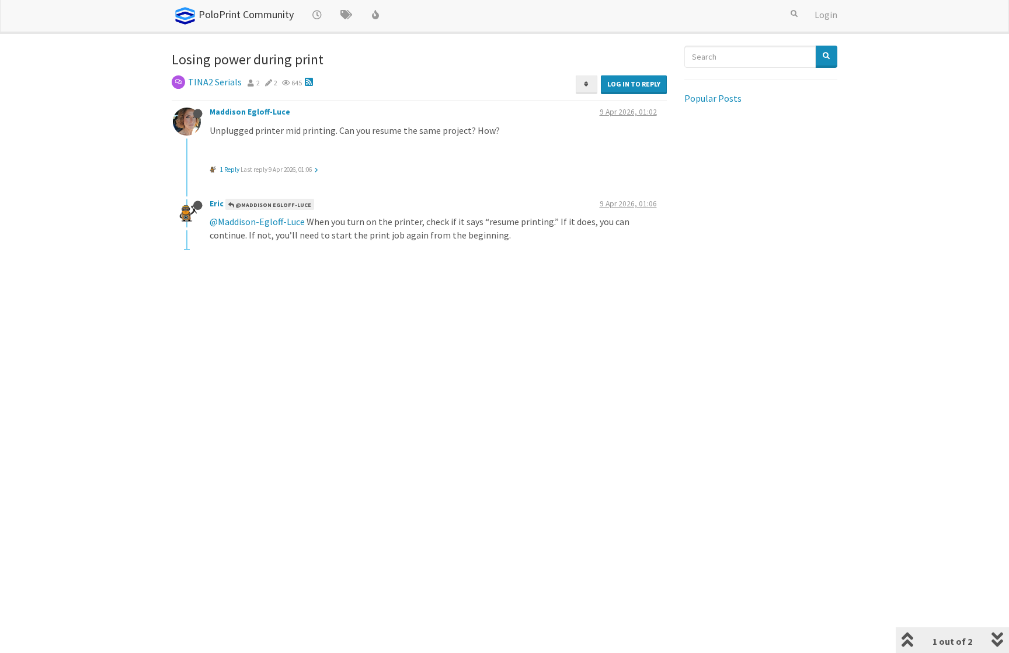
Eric (217, 204)
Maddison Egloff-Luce (250, 112)
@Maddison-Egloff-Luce (257, 221)
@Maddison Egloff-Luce (272, 205)
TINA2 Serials (215, 82)
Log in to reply (633, 84)
